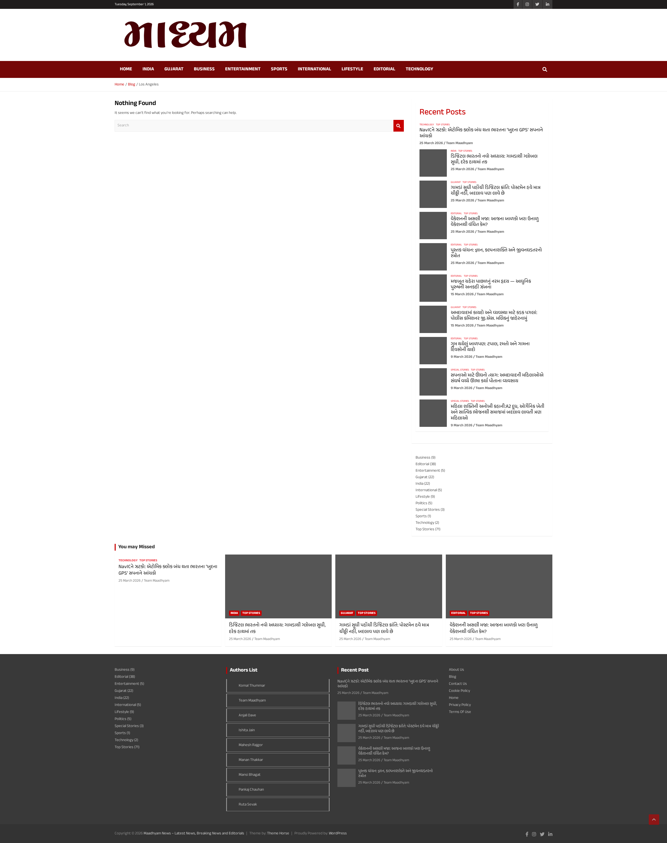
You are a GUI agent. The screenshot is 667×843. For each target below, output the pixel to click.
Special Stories (460, 370)
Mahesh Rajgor (251, 745)
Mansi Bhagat (250, 775)
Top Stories (443, 125)
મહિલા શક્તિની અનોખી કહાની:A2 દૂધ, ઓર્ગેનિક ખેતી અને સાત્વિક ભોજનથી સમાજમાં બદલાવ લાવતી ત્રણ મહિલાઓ (497, 412)
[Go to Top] (654, 819)
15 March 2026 (462, 294)
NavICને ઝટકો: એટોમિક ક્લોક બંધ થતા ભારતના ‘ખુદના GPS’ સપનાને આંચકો (481, 133)
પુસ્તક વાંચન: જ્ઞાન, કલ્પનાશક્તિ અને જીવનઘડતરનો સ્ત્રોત (496, 253)
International (314, 69)
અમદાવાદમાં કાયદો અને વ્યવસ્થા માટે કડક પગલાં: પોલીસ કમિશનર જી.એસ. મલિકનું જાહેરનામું (494, 316)
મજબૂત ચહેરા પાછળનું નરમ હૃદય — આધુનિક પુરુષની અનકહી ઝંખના (491, 284)
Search (398, 126)
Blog (452, 677)
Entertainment (243, 69)
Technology (419, 69)
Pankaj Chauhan (251, 790)
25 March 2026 (431, 143)
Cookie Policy (459, 691)
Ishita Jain (247, 730)
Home (126, 69)
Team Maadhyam (459, 143)
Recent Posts (442, 112)
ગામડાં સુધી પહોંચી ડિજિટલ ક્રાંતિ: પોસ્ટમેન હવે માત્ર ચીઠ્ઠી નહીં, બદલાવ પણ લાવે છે (496, 191)
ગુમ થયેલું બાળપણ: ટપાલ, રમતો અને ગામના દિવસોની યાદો (490, 347)
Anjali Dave (247, 715)
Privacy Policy (460, 705)
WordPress (338, 833)
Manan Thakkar (251, 760)
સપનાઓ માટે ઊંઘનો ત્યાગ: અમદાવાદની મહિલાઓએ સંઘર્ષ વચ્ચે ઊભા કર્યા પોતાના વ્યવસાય (497, 378)
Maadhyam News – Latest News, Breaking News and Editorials (194, 833)
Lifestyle (352, 69)
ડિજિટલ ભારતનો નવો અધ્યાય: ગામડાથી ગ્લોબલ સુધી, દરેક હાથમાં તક (494, 159)
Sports (279, 69)
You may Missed (136, 547)
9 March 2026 (461, 357)
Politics (421, 503)
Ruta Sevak (248, 805)
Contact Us (458, 684)
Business (204, 69)
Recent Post (355, 670)
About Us (456, 670)
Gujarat (173, 69)
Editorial (384, 69)
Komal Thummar (252, 686)
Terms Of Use (460, 712)
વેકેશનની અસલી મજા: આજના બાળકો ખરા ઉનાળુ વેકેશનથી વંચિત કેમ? (495, 222)
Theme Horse (278, 833)
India (148, 69)
